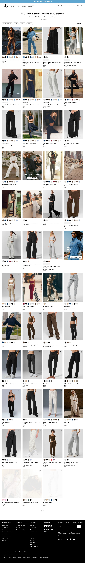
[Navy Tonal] (65, 538)
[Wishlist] (78, 6)
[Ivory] (10, 141)
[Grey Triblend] (5, 381)
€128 (3, 62)
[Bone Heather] (17, 538)
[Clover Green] (28, 500)
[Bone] (28, 342)
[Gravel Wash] (26, 381)
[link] (69, 6)
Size (16, 23)
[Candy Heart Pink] (5, 500)
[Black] (5, 57)
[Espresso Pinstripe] (44, 342)
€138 (3, 466)
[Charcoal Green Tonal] (79, 538)
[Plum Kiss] (54, 460)
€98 (3, 386)
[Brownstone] (10, 420)
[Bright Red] (51, 460)
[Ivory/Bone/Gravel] (72, 538)
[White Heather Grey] (10, 460)
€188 (44, 466)
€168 (65, 386)
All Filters (6, 23)
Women (12, 6)
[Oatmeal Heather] (79, 100)
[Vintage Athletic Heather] (47, 57)
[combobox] (75, 24)
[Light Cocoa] (77, 381)
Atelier (30, 6)
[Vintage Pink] (3, 500)
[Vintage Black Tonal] (70, 538)
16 (19, 57)
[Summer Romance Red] (72, 100)
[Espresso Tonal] (68, 538)
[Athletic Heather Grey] (10, 57)
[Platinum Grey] (7, 538)
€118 (65, 105)
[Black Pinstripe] (49, 342)
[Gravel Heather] (3, 304)
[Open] (82, 24)
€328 (3, 544)
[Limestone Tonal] (77, 538)
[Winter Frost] (17, 141)
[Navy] (7, 57)
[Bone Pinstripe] (47, 342)
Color (22, 23)
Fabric (29, 23)
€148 (65, 146)
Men (18, 6)
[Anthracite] (68, 141)
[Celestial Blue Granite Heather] (19, 538)
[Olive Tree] (12, 141)
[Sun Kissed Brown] (17, 57)
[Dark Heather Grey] (51, 420)
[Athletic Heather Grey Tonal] (75, 538)
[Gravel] (12, 57)
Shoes (24, 6)
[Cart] (81, 6)
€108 (44, 66)
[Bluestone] (49, 381)
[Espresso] (3, 57)
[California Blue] (14, 57)
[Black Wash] (24, 381)
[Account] (61, 6)
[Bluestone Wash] (28, 381)
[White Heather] (44, 100)
